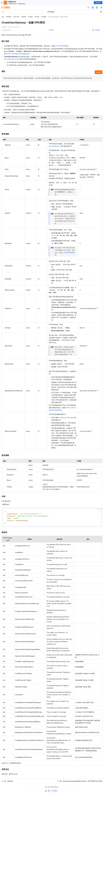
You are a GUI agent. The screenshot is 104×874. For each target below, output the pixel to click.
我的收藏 (97, 30)
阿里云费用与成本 (48, 489)
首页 (3, 17)
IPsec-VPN (16, 17)
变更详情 (15, 774)
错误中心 (7, 763)
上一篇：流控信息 (7, 781)
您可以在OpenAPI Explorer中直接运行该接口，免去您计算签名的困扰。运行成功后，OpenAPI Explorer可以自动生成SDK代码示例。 (48, 78)
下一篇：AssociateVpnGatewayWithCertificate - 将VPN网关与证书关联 (79, 781)
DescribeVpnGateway (11, 59)
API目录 (37, 17)
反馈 (55, 791)
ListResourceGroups (66, 417)
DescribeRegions (54, 146)
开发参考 (23, 17)
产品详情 (51, 30)
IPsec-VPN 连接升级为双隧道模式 (19, 54)
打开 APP (98, 3)
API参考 (30, 17)
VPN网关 (8, 17)
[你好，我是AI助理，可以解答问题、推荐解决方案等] (92, 7)
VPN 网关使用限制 (62, 46)
